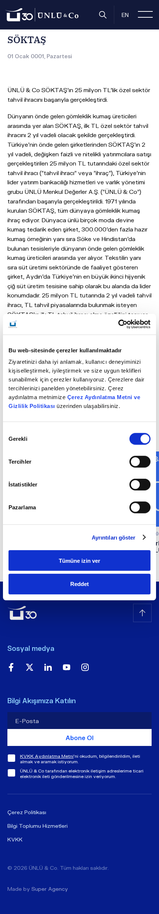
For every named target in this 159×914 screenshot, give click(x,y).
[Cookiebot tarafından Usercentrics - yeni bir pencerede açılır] (118, 324)
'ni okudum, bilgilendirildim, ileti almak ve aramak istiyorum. (80, 758)
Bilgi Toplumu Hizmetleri (37, 826)
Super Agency (49, 889)
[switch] (139, 462)
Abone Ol (79, 737)
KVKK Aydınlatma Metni (47, 756)
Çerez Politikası (26, 812)
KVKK (15, 839)
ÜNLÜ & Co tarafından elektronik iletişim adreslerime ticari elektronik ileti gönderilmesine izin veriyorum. (81, 773)
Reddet (79, 584)
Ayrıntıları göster (114, 537)
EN (125, 14)
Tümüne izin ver (79, 560)
